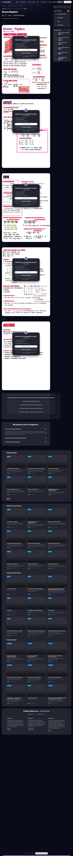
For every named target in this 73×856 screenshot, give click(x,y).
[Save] (60, 7)
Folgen (9, 15)
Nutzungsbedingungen (31, 55)
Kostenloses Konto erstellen (41, 853)
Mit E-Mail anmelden (27, 53)
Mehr (8, 498)
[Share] (64, 7)
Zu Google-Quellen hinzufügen (19, 15)
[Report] (69, 7)
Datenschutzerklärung (26, 56)
